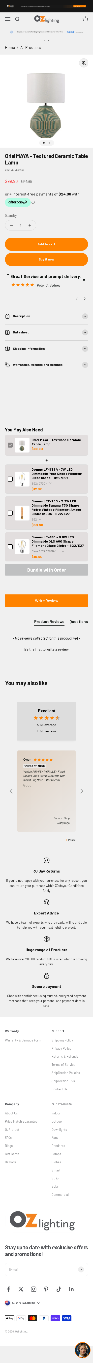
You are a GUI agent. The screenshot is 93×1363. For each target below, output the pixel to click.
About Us (11, 1113)
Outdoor (57, 1121)
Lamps (56, 1154)
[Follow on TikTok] (59, 1289)
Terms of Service (63, 1065)
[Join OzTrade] (46, 6)
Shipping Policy (62, 1040)
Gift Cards (12, 1154)
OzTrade (10, 1162)
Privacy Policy (61, 1048)
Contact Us (59, 1089)
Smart (56, 1170)
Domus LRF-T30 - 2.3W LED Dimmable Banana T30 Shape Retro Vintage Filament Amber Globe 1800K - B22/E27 (56, 507)
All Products (30, 47)
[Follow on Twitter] (21, 1289)
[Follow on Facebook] (8, 1289)
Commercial (60, 1195)
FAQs (8, 1137)
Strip (55, 1178)
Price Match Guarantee (21, 1121)
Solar (55, 1186)
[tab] (49, 622)
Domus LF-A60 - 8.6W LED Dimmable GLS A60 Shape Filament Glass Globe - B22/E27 (57, 541)
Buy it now (46, 259)
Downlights (59, 1130)
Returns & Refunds (65, 1056)
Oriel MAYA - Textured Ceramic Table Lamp (56, 442)
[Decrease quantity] (11, 225)
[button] (46, 649)
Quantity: (11, 216)
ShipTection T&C (63, 1081)
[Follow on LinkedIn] (71, 1289)
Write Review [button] (46, 600)
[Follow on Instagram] (33, 1289)
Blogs (9, 1146)
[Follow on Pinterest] (46, 1289)
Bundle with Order (46, 570)
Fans (55, 1137)
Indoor (56, 1113)
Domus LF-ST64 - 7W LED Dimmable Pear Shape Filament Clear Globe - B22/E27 (57, 473)
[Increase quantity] (30, 225)
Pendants (58, 1146)
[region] (46, 791)
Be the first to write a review (46, 649)
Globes (56, 1162)
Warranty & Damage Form (23, 1040)
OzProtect (12, 1130)
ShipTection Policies (66, 1073)
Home (10, 47)
